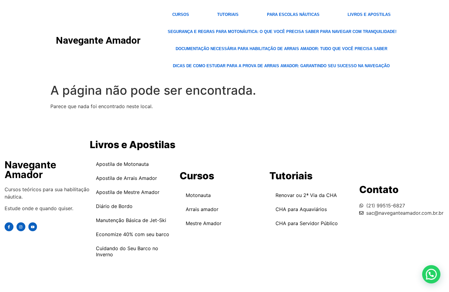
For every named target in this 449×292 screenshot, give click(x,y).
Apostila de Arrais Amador (126, 178)
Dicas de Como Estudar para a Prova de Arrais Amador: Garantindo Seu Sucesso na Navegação (281, 66)
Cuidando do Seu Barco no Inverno (127, 251)
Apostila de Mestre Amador (127, 192)
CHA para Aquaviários (301, 209)
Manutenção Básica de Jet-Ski (131, 220)
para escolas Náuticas (293, 14)
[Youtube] (32, 226)
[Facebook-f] (9, 226)
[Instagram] (20, 226)
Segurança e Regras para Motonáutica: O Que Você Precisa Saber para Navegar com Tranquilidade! (282, 31)
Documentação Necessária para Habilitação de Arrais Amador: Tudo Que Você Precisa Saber (281, 48)
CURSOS (180, 14)
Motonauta (198, 195)
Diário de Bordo (114, 206)
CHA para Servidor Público (307, 223)
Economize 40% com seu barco (132, 234)
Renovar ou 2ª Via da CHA (306, 195)
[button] (431, 274)
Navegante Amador (98, 40)
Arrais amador (202, 209)
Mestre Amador (203, 223)
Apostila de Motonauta (122, 164)
